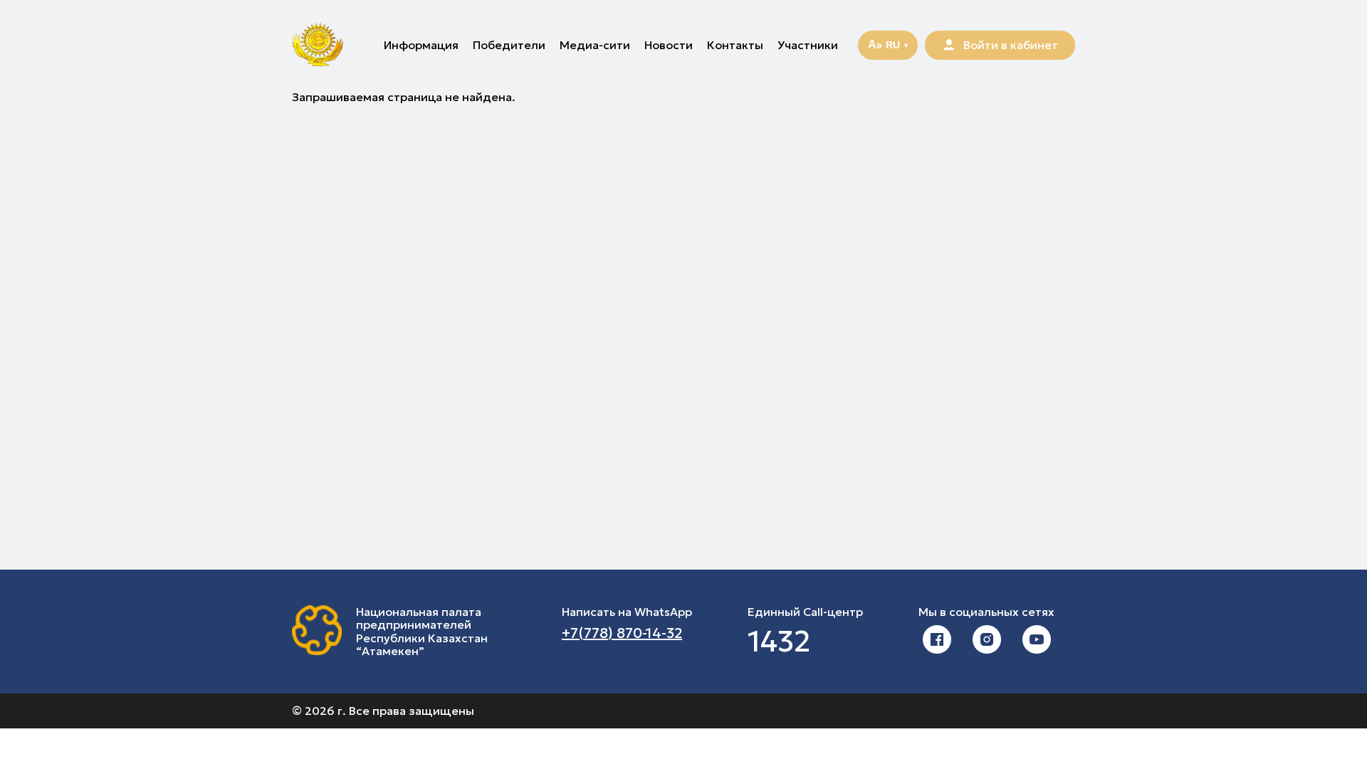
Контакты (735, 45)
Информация (421, 45)
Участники (807, 45)
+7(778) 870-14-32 (622, 633)
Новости (668, 45)
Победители (509, 45)
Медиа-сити (595, 45)
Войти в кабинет (1010, 45)
